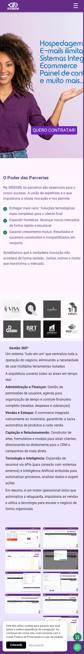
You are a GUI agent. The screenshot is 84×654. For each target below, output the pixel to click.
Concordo (16, 644)
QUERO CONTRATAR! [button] (54, 130)
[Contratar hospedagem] (77, 637)
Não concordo (36, 645)
